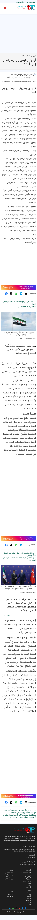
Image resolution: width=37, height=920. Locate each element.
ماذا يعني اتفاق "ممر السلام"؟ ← (25, 306)
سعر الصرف (10, 872)
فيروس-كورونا (27, 881)
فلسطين (28, 900)
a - (4, 97)
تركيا (29, 891)
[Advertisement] (18, 33)
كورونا (29, 879)
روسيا (29, 898)
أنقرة (29, 883)
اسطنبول (28, 874)
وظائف (11, 870)
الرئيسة (11, 891)
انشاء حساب (20, 2)
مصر (29, 902)
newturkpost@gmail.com (27, 864)
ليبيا (30, 904)
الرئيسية (33, 56)
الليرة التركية (28, 878)
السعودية (28, 896)
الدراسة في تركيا (9, 879)
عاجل (29, 885)
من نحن (11, 892)
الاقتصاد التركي (9, 876)
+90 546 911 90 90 (30, 857)
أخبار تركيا (28, 870)
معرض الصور (10, 896)
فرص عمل (28, 876)
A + (8, 97)
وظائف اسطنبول (26, 872)
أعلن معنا (10, 894)
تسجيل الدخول (30, 2)
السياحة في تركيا (9, 878)
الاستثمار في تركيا (8, 874)
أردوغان (28, 887)
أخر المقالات (24, 56)
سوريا (29, 892)
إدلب (29, 894)
